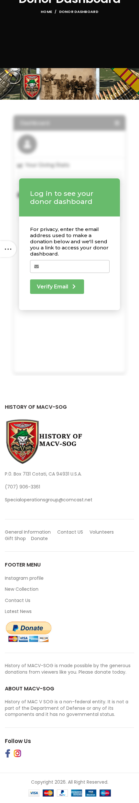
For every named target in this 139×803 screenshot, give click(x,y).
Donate (40, 538)
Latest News (18, 611)
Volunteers (102, 532)
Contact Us (17, 600)
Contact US (70, 532)
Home (46, 11)
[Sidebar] (8, 249)
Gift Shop (15, 538)
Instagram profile (24, 578)
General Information (28, 532)
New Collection (21, 589)
